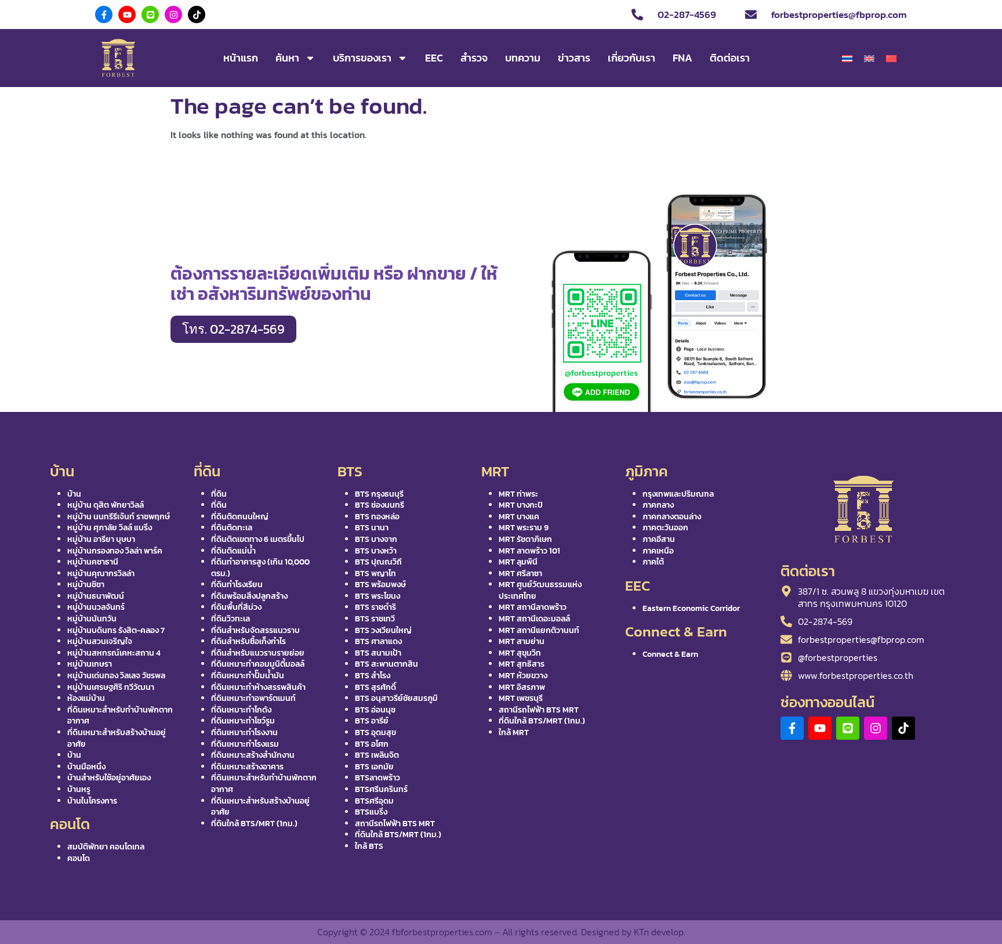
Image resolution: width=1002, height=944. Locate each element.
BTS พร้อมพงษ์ (380, 584)
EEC (434, 58)
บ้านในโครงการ (92, 801)
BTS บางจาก (376, 539)
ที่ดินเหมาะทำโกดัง (241, 710)
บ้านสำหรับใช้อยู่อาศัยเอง (109, 778)
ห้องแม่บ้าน (86, 698)
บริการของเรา (362, 58)
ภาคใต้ (653, 562)
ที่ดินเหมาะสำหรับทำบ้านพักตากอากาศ (120, 716)
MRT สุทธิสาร (521, 664)
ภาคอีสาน (658, 539)
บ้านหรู (78, 789)
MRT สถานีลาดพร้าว (533, 607)
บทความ (522, 58)
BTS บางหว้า (376, 551)
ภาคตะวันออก (665, 528)
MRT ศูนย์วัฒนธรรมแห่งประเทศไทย (540, 590)
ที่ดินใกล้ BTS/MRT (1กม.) (254, 824)
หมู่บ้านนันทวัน (92, 619)
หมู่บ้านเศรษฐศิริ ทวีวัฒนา (110, 687)
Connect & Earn (670, 654)
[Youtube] (127, 14)
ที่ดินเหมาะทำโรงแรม (245, 744)
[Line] (150, 14)
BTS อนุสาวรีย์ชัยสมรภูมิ (396, 698)
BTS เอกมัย (374, 767)
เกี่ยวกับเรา (631, 58)
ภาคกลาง (658, 505)
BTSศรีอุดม (374, 801)
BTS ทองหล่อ (377, 517)
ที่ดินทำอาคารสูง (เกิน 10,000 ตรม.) (260, 568)
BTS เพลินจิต (377, 755)
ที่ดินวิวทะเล (230, 619)
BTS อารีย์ (372, 721)
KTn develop (659, 932)
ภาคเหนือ (658, 551)
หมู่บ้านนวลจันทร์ (96, 607)
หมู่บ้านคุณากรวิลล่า (101, 573)
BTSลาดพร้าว (377, 778)
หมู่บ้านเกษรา (89, 664)
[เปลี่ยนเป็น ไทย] (847, 59)
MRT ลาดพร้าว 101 (529, 551)
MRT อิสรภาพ (522, 687)
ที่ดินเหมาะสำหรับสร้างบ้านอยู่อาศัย (116, 738)
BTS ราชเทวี (375, 619)
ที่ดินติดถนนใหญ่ (239, 517)
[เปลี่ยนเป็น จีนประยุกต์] (891, 59)
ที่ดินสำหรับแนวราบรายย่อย (257, 653)
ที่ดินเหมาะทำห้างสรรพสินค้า (258, 687)
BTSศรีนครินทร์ (381, 789)
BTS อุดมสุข (375, 732)
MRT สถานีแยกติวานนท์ (539, 630)
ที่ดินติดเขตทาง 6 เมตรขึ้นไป (257, 539)
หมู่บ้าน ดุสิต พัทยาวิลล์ (105, 505)
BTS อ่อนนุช (375, 710)
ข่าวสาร (574, 58)
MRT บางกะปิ (521, 505)
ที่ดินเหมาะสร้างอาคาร (247, 767)
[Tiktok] (196, 14)
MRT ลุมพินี (518, 562)
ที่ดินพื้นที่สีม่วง (236, 607)
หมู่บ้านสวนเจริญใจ (99, 641)
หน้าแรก (240, 58)
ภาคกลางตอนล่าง (671, 517)
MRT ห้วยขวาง (523, 676)
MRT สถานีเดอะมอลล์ (534, 619)
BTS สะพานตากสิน (386, 664)
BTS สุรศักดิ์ (375, 687)
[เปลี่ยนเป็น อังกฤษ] (869, 59)
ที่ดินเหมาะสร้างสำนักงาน (253, 755)
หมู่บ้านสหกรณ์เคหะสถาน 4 (114, 653)
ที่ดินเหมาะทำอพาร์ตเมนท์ (253, 698)
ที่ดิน (219, 494)
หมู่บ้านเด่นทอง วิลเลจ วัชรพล (116, 676)
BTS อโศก (372, 744)
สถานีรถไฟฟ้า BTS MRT (395, 824)
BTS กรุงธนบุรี (379, 494)
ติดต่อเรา (730, 58)
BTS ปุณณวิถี (378, 562)
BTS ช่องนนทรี (379, 505)
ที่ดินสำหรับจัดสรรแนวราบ (255, 630)
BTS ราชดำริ (375, 607)
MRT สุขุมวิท (520, 653)
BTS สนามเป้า (378, 653)
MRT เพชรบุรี (521, 698)
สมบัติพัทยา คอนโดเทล (105, 847)
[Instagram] (173, 14)
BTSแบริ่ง (371, 812)
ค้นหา (287, 58)
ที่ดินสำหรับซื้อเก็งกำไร (248, 641)
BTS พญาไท (375, 573)
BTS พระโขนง (377, 596)
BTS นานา (372, 528)
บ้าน (74, 494)
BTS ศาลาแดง (378, 641)
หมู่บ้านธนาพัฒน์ (95, 596)
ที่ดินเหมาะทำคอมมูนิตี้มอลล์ (257, 664)
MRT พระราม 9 (524, 528)
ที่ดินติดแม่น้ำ (233, 551)
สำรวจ (474, 58)
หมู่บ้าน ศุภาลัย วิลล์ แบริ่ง (109, 528)
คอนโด (78, 858)
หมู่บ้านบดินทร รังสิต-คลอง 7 (116, 630)
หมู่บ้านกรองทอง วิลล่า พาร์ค (114, 551)
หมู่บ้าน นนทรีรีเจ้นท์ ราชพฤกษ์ (118, 517)
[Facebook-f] (103, 14)
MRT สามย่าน (521, 641)
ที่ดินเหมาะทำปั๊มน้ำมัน (247, 676)
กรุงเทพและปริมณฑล (678, 494)
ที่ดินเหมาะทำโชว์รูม (243, 721)
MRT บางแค (519, 517)
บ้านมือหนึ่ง (86, 767)
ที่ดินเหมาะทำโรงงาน (244, 732)
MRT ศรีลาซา (520, 573)
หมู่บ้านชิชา (85, 584)
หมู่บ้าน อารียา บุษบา (101, 539)
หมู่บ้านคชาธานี (92, 562)
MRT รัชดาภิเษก (525, 539)
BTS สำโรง (372, 676)
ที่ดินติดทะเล (231, 528)
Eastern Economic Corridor (691, 608)
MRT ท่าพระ (518, 494)
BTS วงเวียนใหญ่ (383, 630)
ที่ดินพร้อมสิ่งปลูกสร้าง (249, 596)
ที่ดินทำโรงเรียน (237, 584)
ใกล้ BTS (369, 846)
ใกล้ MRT (514, 732)
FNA (682, 58)
